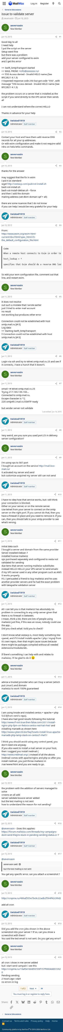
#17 (59, 854)
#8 (60, 430)
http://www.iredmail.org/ (15, 754)
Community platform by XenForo (26, 1029)
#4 (60, 225)
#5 (60, 296)
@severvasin (8, 828)
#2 (60, 132)
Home (54, 1021)
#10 (59, 494)
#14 (59, 707)
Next (32, 988)
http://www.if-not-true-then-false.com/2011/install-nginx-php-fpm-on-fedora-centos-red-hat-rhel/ (29, 724)
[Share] (56, 37)
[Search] (59, 3)
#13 (59, 677)
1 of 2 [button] (22, 988)
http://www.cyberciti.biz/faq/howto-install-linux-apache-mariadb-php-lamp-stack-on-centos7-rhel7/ (31, 733)
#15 (59, 783)
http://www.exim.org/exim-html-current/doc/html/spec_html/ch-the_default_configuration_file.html (20, 237)
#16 (59, 823)
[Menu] (4, 3)
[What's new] (53, 3)
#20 (59, 957)
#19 (59, 923)
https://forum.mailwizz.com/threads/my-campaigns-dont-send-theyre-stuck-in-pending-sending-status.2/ (29, 833)
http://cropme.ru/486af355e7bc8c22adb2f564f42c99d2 (31, 898)
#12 (59, 604)
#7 (60, 383)
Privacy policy (37, 1021)
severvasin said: (11, 864)
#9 (60, 457)
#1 (60, 36)
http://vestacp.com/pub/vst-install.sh (26, 183)
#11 (59, 541)
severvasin (9, 18)
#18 (59, 893)
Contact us (7, 1021)
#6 (60, 356)
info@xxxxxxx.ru (29, 70)
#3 (60, 165)
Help (47, 1021)
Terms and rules (21, 1021)
